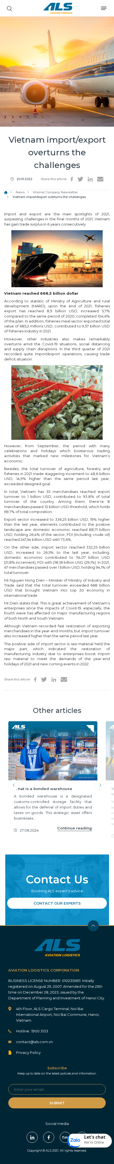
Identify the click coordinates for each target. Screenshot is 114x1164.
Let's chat (94, 1137)
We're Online (94, 1142)
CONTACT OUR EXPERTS (57, 903)
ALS (57, 8)
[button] (90, 1140)
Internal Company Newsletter (55, 192)
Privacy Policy (28, 1052)
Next (100, 785)
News (20, 192)
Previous (13, 785)
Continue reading (74, 828)
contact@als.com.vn (34, 1042)
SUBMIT (57, 1103)
